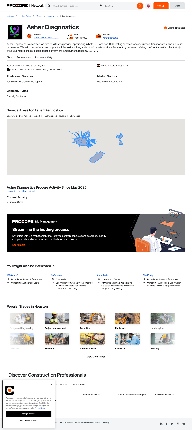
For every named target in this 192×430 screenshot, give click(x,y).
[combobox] (120, 5)
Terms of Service (66, 422)
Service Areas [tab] (79, 384)
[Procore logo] (17, 6)
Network (37, 5)
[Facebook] (166, 423)
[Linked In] (161, 424)
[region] (28, 404)
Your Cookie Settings (29, 420)
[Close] (51, 384)
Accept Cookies (28, 414)
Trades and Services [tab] (58, 384)
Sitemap (106, 422)
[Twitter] (172, 424)
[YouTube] (183, 424)
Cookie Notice (40, 408)
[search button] (140, 6)
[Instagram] (178, 424)
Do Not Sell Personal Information (87, 422)
